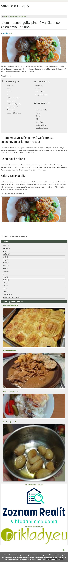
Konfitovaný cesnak (9, 422)
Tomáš (10, 33)
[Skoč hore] (63, 550)
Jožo (5, 268)
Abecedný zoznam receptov (11, 297)
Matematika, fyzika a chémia (34, 526)
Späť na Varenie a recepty (15, 236)
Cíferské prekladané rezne (11, 392)
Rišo (5, 291)
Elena (5, 283)
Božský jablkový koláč (10, 305)
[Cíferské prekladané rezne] (34, 406)
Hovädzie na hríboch (10, 350)
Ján (5, 257)
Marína (6, 271)
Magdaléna (7, 294)
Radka (6, 280)
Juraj (5, 260)
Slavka (6, 248)
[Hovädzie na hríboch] (34, 370)
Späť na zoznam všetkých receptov (15, 16)
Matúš (6, 245)
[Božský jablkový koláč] (34, 327)
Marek (6, 265)
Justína (6, 254)
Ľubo (5, 285)
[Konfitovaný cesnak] (34, 452)
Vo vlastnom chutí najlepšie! (34, 485)
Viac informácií (51, 559)
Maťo (5, 262)
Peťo (5, 277)
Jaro (5, 288)
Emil (5, 274)
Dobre (60, 559)
